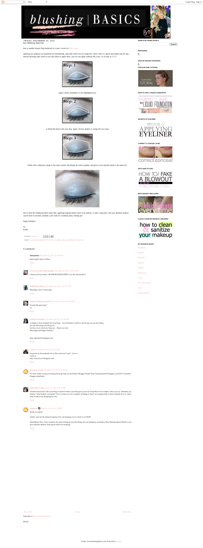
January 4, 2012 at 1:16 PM (51, 408)
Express (141, 263)
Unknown (33, 408)
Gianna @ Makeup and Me (40, 301)
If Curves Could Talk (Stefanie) (42, 271)
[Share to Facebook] (52, 236)
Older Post (127, 512)
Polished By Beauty (37, 286)
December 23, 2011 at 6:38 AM (51, 255)
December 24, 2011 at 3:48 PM (57, 319)
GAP (139, 288)
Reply (32, 263)
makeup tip (64, 240)
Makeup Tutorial (74, 240)
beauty (31, 240)
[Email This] (44, 236)
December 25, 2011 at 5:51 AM (47, 350)
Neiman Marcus (144, 293)
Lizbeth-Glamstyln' (37, 319)
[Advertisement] (77, 490)
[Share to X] (49, 236)
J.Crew (140, 278)
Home (77, 512)
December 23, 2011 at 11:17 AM (58, 286)
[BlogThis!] (47, 236)
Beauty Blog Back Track (42, 240)
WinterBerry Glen (37, 388)
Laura (32, 350)
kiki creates (73, 48)
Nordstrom (142, 248)
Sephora (141, 253)
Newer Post (28, 512)
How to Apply (55, 240)
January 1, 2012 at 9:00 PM (55, 388)
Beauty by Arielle (36, 370)
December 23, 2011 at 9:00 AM (66, 271)
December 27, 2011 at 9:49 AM (56, 370)
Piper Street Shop (144, 283)
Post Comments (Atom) (42, 516)
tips (82, 240)
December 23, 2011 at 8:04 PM (63, 301)
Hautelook (142, 273)
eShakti (141, 268)
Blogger (119, 541)
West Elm (141, 258)
